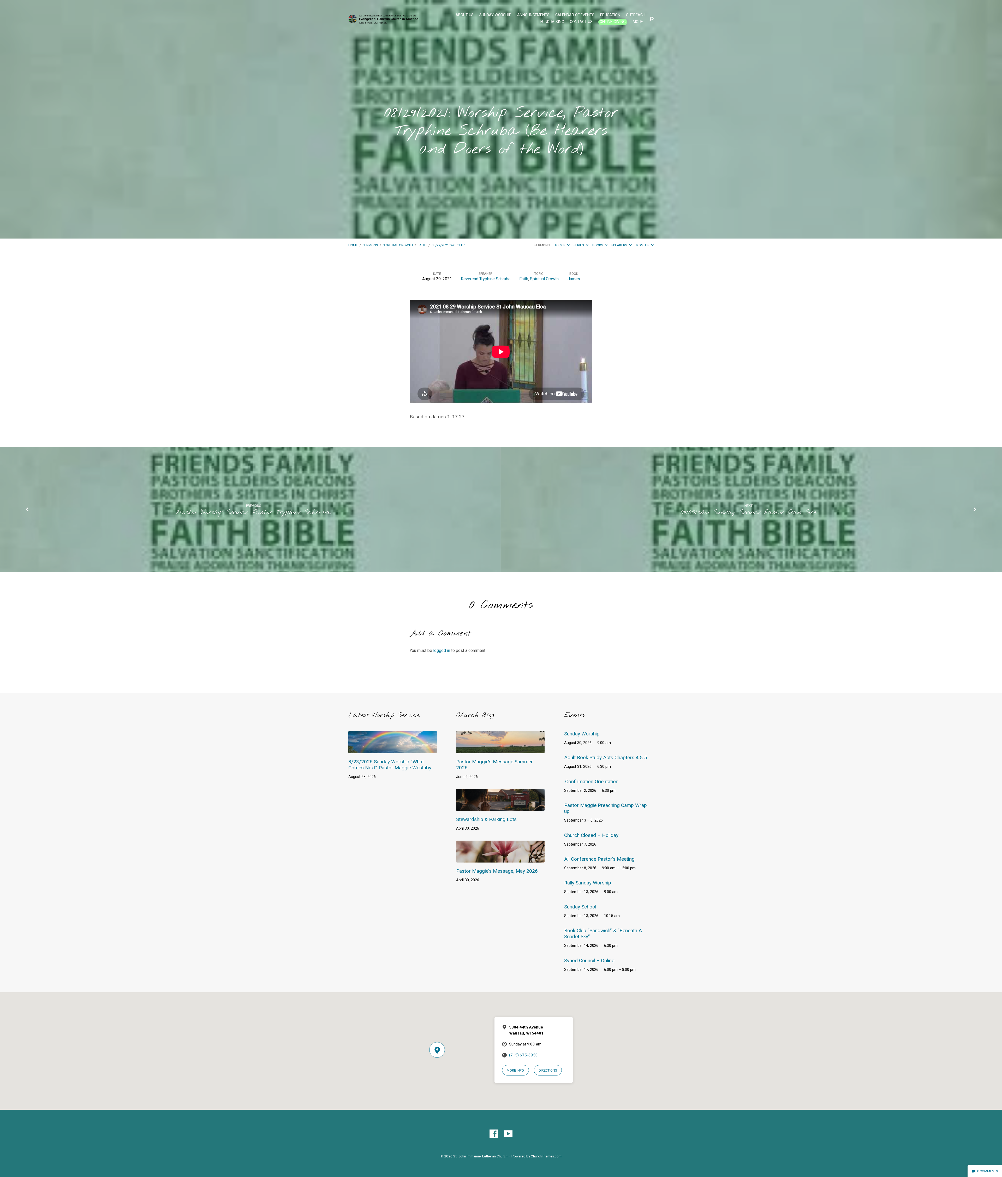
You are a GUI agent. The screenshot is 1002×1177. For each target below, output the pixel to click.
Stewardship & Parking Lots (486, 819)
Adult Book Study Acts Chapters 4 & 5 (605, 757)
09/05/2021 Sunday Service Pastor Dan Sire (748, 512)
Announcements (533, 15)
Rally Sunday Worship (587, 883)
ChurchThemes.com (546, 1156)
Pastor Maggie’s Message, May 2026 (497, 871)
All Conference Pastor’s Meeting (599, 859)
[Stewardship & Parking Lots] (500, 807)
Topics (560, 245)
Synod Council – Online (589, 961)
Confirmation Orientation (591, 781)
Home (353, 245)
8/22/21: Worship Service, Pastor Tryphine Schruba (253, 512)
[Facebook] (494, 1134)
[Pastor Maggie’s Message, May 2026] (500, 858)
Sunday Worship (495, 15)
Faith (422, 245)
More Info (515, 1070)
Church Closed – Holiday (591, 835)
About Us (465, 15)
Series (579, 245)
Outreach (635, 15)
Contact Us (581, 22)
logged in (441, 650)
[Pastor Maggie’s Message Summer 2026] (500, 749)
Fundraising (552, 22)
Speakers (619, 245)
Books (598, 245)
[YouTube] (508, 1134)
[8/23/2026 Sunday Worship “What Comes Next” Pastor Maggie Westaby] (392, 749)
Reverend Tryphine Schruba (485, 278)
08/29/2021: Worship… (449, 245)
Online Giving (613, 22)
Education (610, 15)
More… (639, 22)
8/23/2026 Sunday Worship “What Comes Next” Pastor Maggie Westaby (389, 765)
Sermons (370, 245)
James (574, 278)
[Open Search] (651, 19)
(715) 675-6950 (523, 1055)
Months (643, 245)
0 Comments (987, 1171)
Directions (548, 1070)
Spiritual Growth (398, 245)
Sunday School (580, 907)
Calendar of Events (574, 15)
